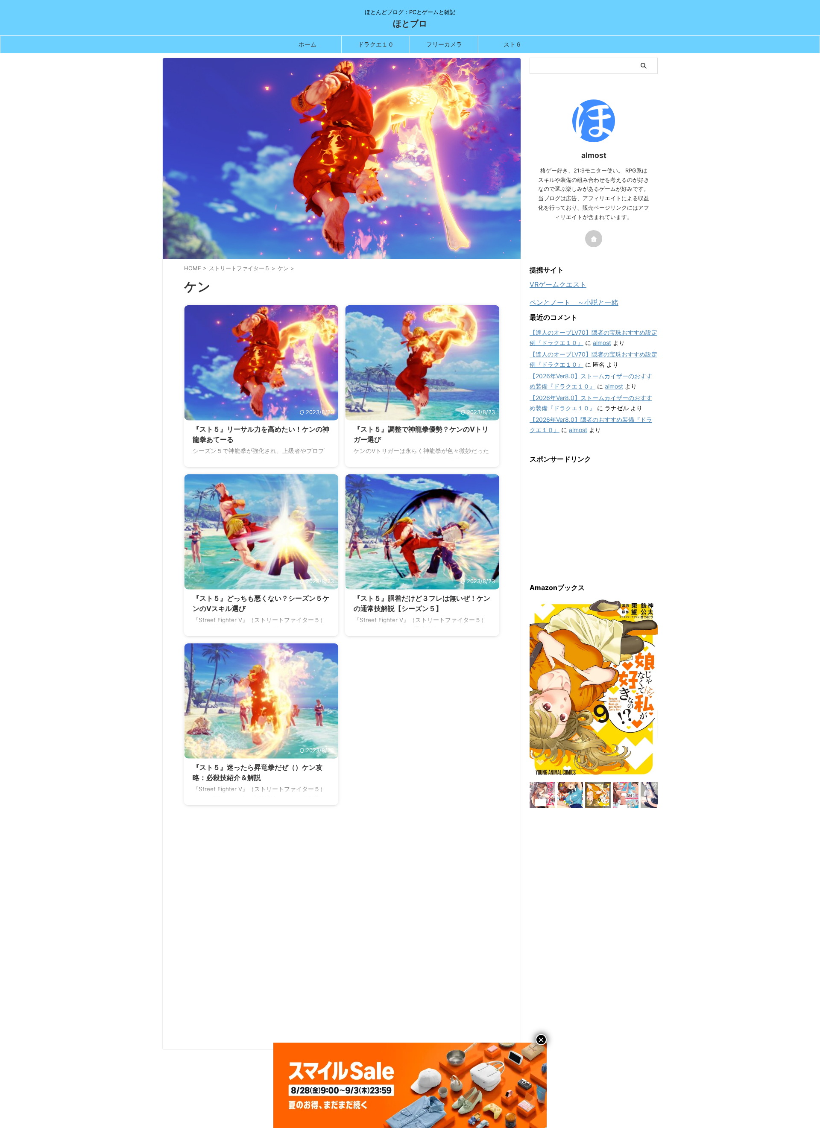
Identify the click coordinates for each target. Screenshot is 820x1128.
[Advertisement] (341, 933)
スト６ (512, 44)
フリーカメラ (444, 44)
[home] (593, 238)
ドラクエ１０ (376, 44)
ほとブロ (410, 23)
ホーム (307, 44)
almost (602, 342)
